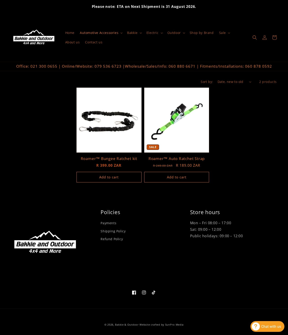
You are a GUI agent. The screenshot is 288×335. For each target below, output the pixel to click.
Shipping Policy (113, 231)
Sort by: (207, 82)
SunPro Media (174, 324)
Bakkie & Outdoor (127, 324)
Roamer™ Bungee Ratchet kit (109, 158)
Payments (108, 223)
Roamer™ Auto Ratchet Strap (176, 158)
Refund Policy (112, 239)
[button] (100, 33)
